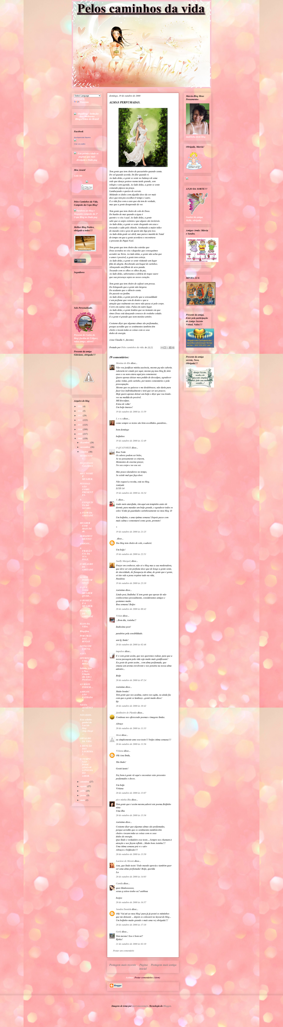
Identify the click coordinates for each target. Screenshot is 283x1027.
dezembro (85, 442)
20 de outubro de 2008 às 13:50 (131, 854)
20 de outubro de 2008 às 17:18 (131, 924)
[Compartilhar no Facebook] (170, 347)
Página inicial (143, 967)
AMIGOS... (85, 543)
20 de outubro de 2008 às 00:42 (131, 609)
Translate (84, 102)
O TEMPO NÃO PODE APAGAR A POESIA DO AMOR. (86, 767)
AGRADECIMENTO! (86, 537)
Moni (118, 735)
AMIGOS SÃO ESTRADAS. (86, 696)
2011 (80, 424)
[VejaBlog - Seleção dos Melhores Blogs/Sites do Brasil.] (87, 115)
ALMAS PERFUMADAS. (86, 579)
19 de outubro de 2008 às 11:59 (131, 411)
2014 (80, 410)
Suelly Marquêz (123, 561)
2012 (80, 420)
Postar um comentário (123, 950)
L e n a (119, 418)
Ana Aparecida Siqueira (82, 137)
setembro (84, 781)
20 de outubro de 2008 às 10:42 (131, 705)
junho (83, 795)
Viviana (120, 750)
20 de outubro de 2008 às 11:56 (131, 744)
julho (83, 790)
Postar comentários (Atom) (147, 977)
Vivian (119, 615)
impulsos (120, 651)
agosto (83, 786)
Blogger (167, 1006)
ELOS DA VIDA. (85, 625)
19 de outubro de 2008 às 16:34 (131, 492)
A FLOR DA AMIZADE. (86, 515)
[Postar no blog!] (164, 347)
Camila (119, 883)
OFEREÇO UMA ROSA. (86, 660)
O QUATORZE (123, 447)
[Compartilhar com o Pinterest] (173, 347)
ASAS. (83, 653)
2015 (80, 406)
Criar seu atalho (79, 144)
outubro (84, 451)
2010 (80, 429)
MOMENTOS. (86, 457)
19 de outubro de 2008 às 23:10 (131, 583)
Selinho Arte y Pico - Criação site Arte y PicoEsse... (86, 674)
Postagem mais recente (122, 965)
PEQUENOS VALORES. (86, 465)
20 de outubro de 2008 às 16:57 (131, 902)
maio (83, 800)
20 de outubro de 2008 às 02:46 (131, 644)
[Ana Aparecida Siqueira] (75, 140)
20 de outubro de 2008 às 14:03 (131, 876)
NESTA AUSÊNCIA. (86, 707)
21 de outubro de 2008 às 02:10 (131, 943)
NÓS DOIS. (86, 715)
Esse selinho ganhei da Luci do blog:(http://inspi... (86, 726)
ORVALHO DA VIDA (86, 740)
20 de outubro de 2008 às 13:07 (131, 792)
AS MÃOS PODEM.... (86, 686)
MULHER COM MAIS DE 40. (86, 527)
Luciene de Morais (125, 861)
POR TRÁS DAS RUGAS (85, 638)
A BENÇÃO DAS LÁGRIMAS (86, 750)
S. (117, 499)
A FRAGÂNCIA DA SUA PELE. (86, 553)
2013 (80, 415)
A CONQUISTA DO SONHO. (86, 504)
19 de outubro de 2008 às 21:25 (131, 531)
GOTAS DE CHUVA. (86, 647)
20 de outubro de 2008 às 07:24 (131, 680)
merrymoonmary (140, 1006)
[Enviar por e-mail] (162, 347)
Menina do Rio (123, 363)
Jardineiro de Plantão (126, 712)
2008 (80, 438)
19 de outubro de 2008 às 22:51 (131, 554)
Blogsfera (84, 631)
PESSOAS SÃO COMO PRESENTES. (86, 489)
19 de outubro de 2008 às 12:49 (131, 440)
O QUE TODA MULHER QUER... (86, 591)
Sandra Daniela (123, 909)
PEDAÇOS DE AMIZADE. (86, 615)
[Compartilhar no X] (167, 347)
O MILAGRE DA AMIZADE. (86, 568)
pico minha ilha (123, 799)
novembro (85, 447)
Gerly (118, 931)
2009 (80, 433)
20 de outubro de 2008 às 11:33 (131, 728)
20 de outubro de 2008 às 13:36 (131, 815)
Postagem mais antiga (164, 965)
